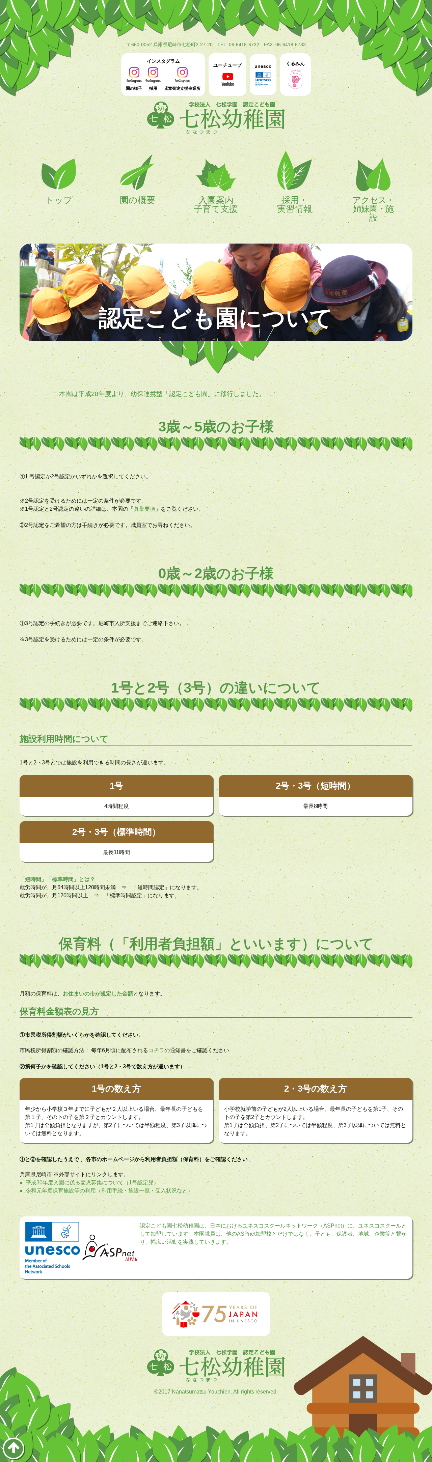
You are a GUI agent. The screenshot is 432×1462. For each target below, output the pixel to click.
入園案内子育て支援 (216, 204)
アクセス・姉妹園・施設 (373, 208)
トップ (59, 199)
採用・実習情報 (294, 204)
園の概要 (137, 199)
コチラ (156, 1050)
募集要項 (144, 509)
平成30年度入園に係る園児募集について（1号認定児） (92, 1182)
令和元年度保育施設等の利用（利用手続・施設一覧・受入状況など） (109, 1190)
